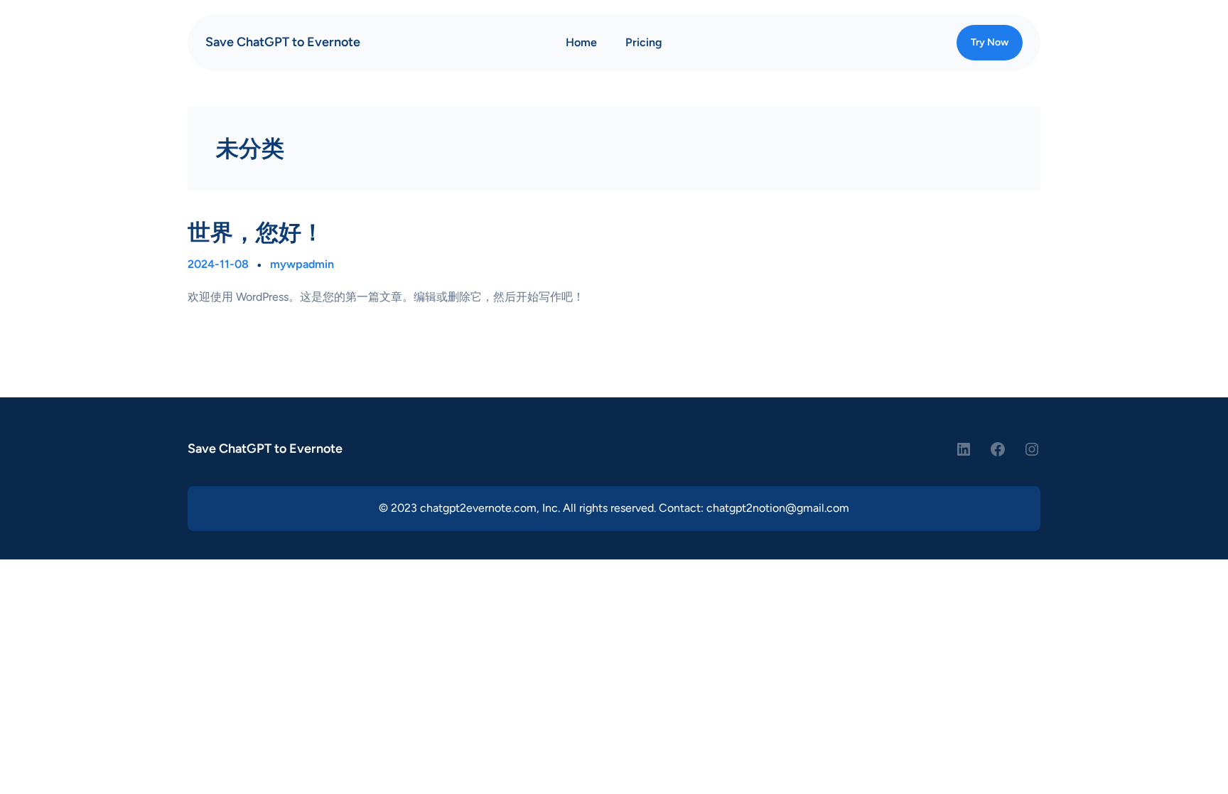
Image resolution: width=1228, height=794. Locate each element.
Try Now (989, 42)
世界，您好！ (256, 232)
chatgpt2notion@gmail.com (777, 508)
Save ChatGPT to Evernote (282, 42)
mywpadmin (302, 264)
